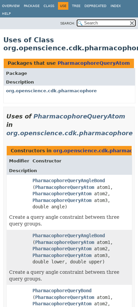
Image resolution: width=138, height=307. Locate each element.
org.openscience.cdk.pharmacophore (51, 90)
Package (32, 6)
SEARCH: (67, 23)
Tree (76, 6)
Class (49, 6)
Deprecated (95, 6)
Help (6, 13)
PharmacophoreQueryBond (61, 290)
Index (116, 6)
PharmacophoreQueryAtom (94, 63)
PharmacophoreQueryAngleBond (68, 180)
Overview (11, 6)
